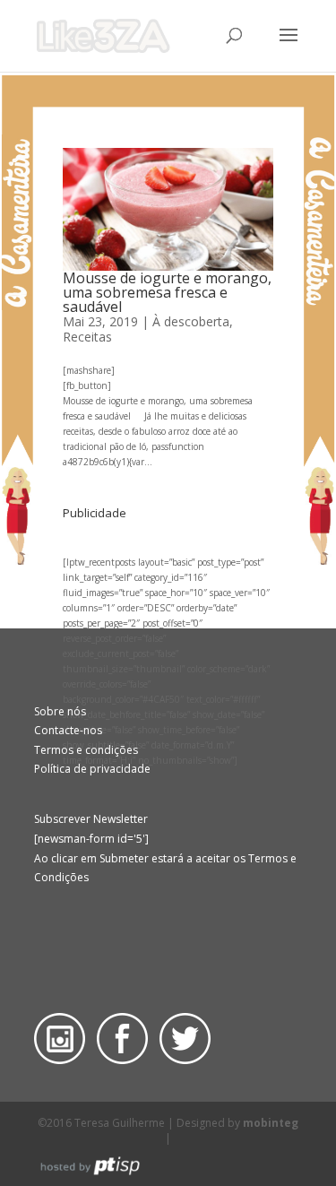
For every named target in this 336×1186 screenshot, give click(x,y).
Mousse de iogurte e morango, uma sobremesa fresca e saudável (167, 292)
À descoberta (190, 321)
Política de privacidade (92, 768)
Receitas (87, 336)
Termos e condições (86, 749)
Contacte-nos (68, 730)
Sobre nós (60, 711)
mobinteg (270, 1122)
